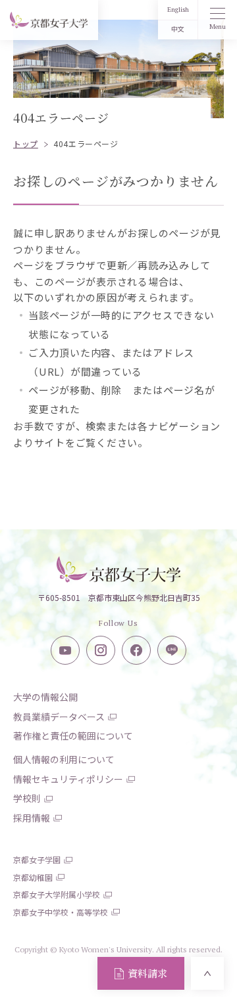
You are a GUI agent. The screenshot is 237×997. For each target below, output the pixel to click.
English (178, 9)
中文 (177, 29)
